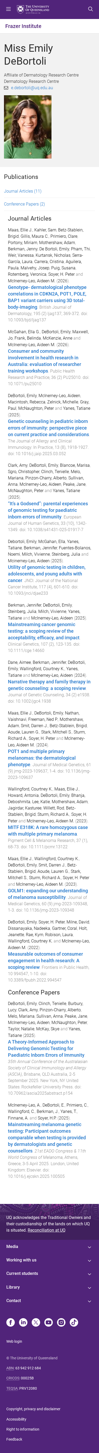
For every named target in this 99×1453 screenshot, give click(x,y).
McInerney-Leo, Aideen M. (31, 280)
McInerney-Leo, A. (24, 1105)
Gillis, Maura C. (35, 236)
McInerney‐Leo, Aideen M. (50, 820)
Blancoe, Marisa (75, 465)
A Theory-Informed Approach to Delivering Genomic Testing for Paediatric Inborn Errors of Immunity (46, 1048)
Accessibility (16, 1419)
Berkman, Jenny (22, 248)
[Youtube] (48, 1323)
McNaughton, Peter (36, 408)
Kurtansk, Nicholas (53, 255)
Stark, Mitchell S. (56, 732)
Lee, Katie (41, 801)
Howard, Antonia (23, 795)
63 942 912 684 (28, 1368)
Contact (13, 1300)
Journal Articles (22, 191)
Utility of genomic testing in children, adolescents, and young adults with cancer (47, 574)
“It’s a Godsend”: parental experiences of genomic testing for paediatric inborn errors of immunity (48, 510)
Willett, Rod (53, 808)
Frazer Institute (23, 26)
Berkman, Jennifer (40, 547)
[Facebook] (10, 1323)
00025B (27, 1378)
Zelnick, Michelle (62, 401)
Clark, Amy (17, 465)
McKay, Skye (47, 1028)
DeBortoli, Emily (56, 331)
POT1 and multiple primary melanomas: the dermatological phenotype (42, 758)
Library (13, 1287)
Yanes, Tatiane (76, 408)
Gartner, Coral (64, 928)
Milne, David (78, 922)
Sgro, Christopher (23, 471)
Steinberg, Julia (66, 554)
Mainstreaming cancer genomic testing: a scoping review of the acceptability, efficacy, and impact (43, 631)
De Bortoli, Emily (54, 248)
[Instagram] (61, 1323)
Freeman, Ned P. (43, 719)
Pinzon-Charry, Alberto (46, 477)
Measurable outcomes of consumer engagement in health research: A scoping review (45, 960)
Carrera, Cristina (49, 261)
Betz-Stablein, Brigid (68, 725)
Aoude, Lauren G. (23, 732)
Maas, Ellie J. (20, 229)
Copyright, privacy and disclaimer (33, 1409)
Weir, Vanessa (21, 255)
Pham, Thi (80, 248)
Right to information (22, 1429)
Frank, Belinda (28, 338)
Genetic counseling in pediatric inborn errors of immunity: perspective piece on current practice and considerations (48, 428)
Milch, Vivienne (36, 554)
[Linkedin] (23, 1323)
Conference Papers (24, 204)
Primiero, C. (77, 1105)
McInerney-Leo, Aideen (59, 395)
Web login (14, 1341)
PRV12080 (28, 1388)
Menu (8, 9)
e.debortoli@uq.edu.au (32, 87)
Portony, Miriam (22, 242)
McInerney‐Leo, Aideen (52, 618)
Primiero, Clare (63, 236)
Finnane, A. (18, 1118)
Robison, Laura (59, 934)
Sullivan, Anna (49, 1016)
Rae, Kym (34, 934)
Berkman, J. (48, 1111)
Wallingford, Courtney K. (42, 668)
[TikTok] (74, 1323)
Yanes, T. (68, 1111)
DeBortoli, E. (54, 1105)
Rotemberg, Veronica (27, 274)
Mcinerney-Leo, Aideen (29, 560)
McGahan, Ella (51, 541)
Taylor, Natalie (21, 1028)
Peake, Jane (74, 484)
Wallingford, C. (21, 1111)
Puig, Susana (63, 267)
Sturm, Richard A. (53, 814)
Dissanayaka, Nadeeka (29, 928)
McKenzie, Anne (57, 338)
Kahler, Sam (45, 229)
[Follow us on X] (36, 1323)
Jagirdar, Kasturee (24, 808)
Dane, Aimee (19, 662)
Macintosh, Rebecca (26, 401)
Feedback (14, 1439)
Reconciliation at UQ (46, 1230)
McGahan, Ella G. (24, 331)
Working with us (21, 1260)
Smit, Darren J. (34, 725)
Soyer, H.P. (47, 1118)
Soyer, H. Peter (61, 274)
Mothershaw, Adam (57, 242)
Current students (22, 1273)
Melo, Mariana (21, 1016)
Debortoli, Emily (22, 541)
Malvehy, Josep (35, 267)
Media (12, 1246)
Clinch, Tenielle (55, 471)
